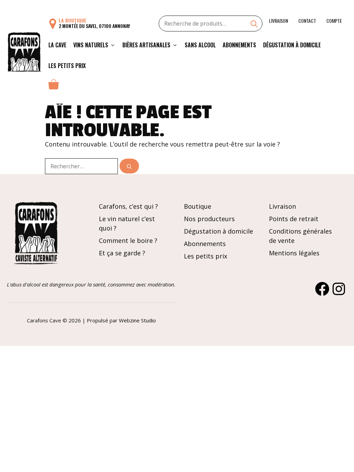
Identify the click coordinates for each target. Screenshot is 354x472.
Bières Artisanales (146, 45)
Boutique (197, 206)
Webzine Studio (137, 320)
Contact (307, 20)
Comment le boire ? (128, 240)
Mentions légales (294, 253)
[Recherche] (254, 24)
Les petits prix (67, 66)
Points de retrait (293, 219)
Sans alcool (200, 45)
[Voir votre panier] (53, 86)
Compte (334, 20)
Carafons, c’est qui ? (128, 206)
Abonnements (239, 45)
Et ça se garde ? (122, 253)
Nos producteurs (209, 219)
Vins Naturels (90, 45)
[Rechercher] (129, 166)
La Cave (57, 45)
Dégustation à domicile (292, 45)
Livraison (278, 20)
